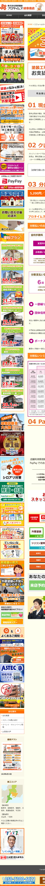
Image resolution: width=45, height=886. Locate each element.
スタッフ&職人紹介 (10, 720)
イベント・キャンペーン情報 (12, 726)
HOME (30, 24)
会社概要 (28, 15)
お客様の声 (6, 732)
